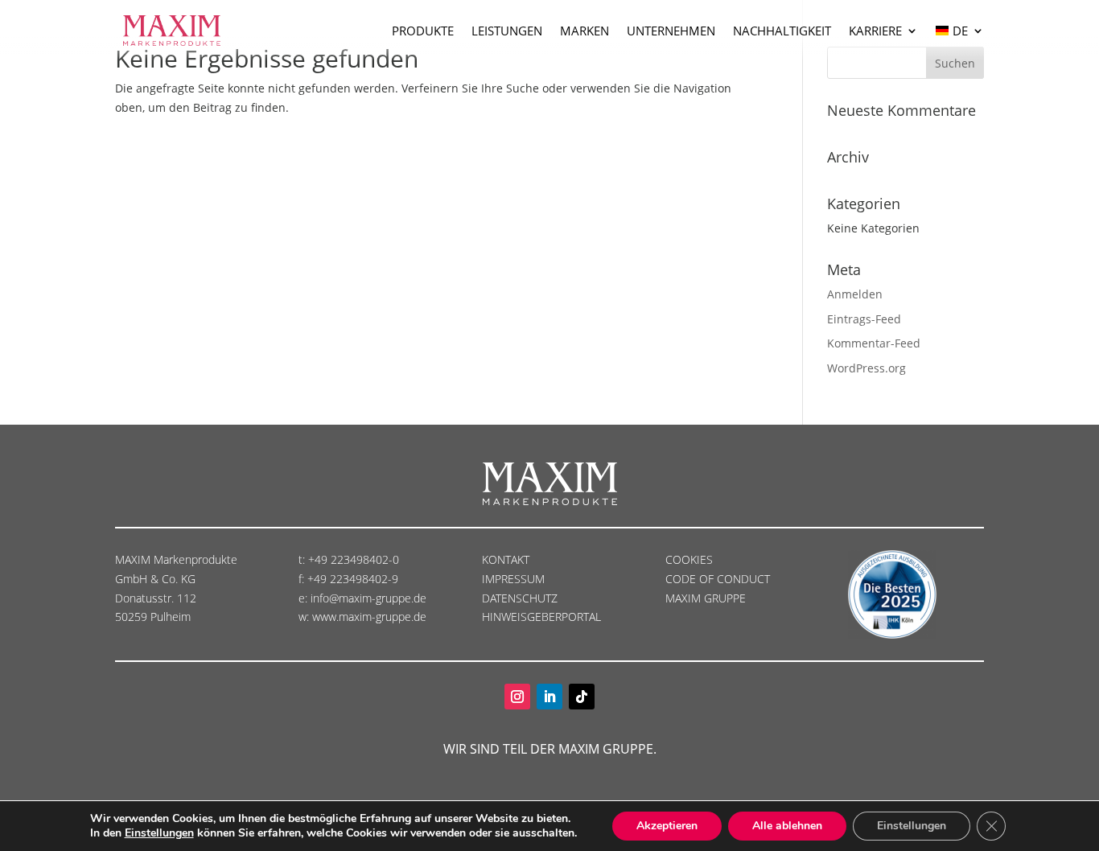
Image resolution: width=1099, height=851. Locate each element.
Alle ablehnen (787, 825)
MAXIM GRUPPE (705, 598)
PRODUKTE (423, 31)
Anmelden (855, 294)
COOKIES (689, 559)
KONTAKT (505, 559)
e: (304, 598)
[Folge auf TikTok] (582, 696)
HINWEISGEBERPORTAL (543, 616)
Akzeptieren (667, 825)
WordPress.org (866, 368)
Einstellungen (159, 833)
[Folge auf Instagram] (517, 696)
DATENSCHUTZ (521, 598)
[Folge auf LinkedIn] (549, 696)
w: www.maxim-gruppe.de (362, 616)
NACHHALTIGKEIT (782, 31)
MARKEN (584, 31)
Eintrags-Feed (864, 319)
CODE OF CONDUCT (717, 578)
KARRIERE (875, 31)
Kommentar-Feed (873, 343)
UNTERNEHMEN (671, 31)
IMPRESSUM (515, 578)
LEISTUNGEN (506, 31)
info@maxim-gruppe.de (368, 598)
